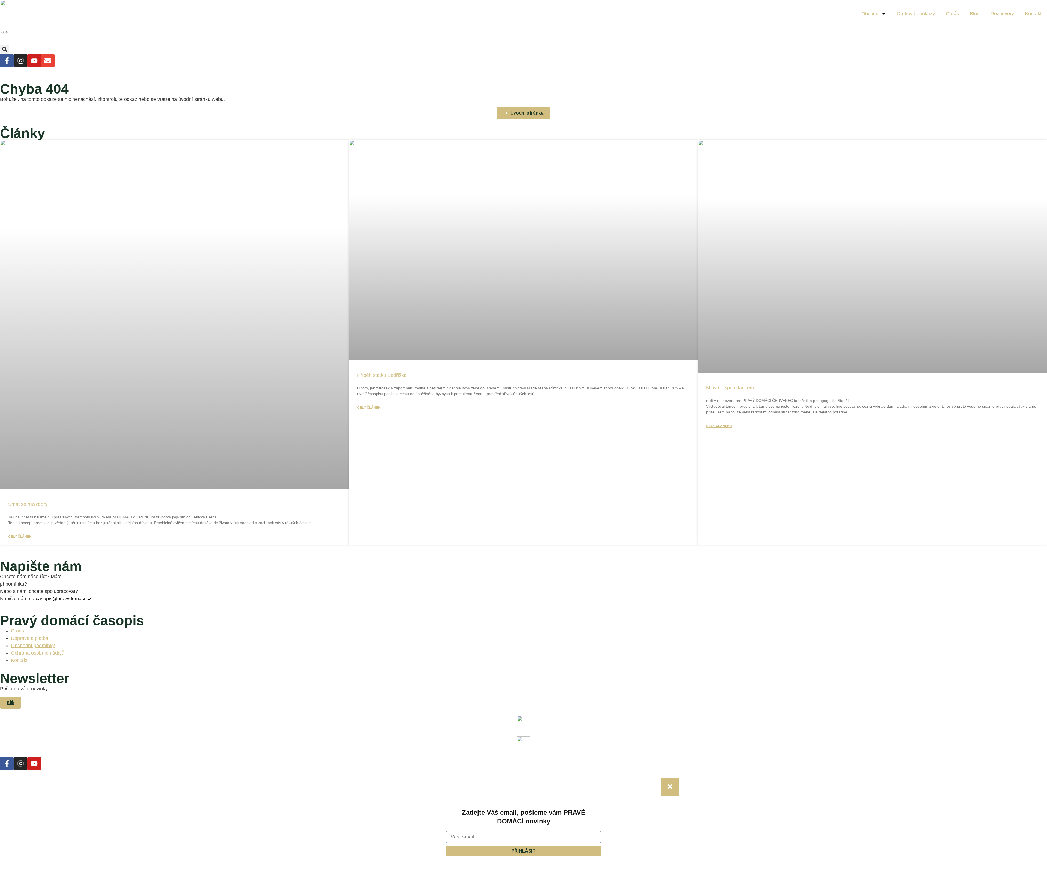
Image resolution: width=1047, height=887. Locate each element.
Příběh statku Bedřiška (382, 375)
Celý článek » (21, 537)
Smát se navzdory (27, 504)
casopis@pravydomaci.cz (63, 598)
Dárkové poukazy (916, 13)
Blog (975, 13)
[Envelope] (48, 60)
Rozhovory (1002, 13)
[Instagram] (20, 60)
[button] (4, 49)
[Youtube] (34, 60)
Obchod (869, 13)
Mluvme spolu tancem (730, 387)
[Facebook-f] (7, 60)
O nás (952, 13)
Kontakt (1033, 13)
